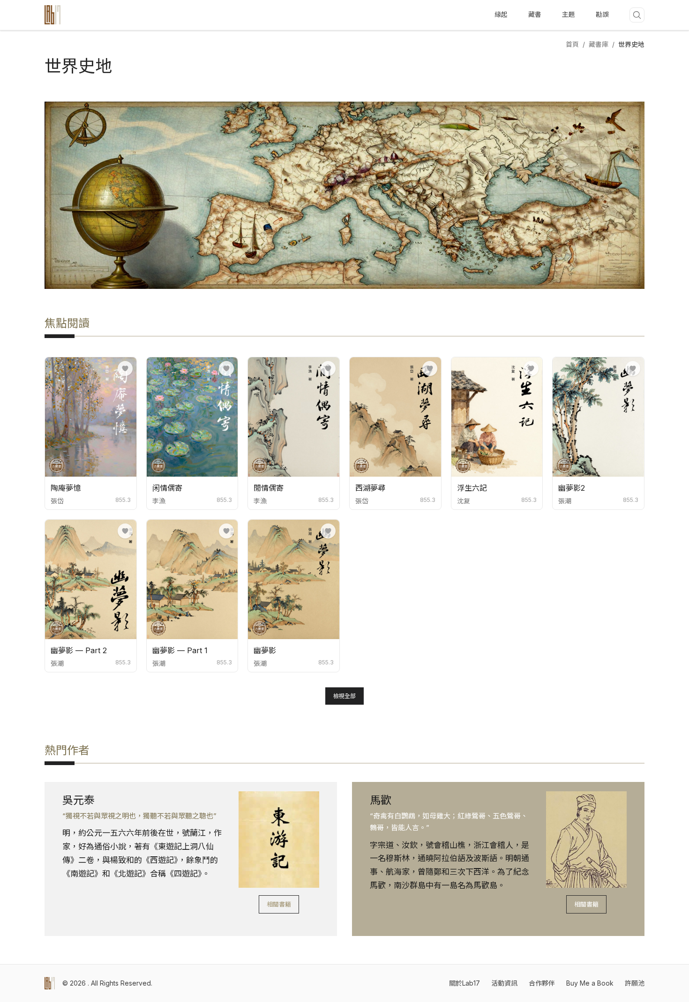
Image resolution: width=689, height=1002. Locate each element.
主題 (568, 14)
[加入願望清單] (125, 368)
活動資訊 (504, 983)
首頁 (572, 44)
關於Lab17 (464, 983)
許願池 (634, 983)
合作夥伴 (542, 983)
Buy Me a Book (590, 983)
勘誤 (602, 14)
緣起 (501, 14)
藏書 (534, 14)
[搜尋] (636, 14)
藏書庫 (598, 44)
